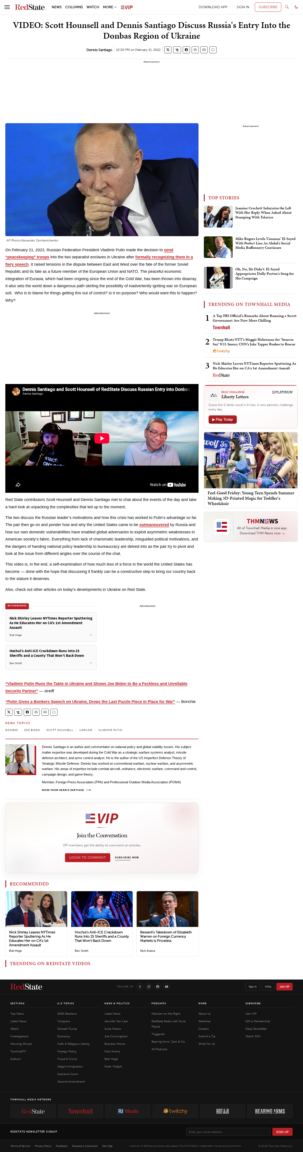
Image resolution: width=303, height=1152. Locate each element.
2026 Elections (67, 1013)
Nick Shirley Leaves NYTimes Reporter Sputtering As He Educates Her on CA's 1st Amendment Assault (32, 938)
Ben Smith (81, 950)
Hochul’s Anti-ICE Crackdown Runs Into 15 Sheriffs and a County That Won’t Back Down (102, 936)
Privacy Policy (43, 1146)
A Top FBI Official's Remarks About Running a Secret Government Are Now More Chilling (255, 318)
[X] (140, 986)
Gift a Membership (258, 1021)
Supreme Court (67, 1074)
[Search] (287, 7)
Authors (15, 1059)
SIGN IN (243, 7)
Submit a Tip (207, 1036)
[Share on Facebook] (186, 49)
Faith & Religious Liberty (73, 1043)
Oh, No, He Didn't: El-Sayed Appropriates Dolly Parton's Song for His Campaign (264, 274)
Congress (63, 1021)
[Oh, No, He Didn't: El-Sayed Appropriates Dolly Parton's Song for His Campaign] (218, 278)
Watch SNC (253, 1036)
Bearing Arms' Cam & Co (168, 1041)
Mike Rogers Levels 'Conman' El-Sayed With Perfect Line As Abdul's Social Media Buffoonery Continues (265, 243)
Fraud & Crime (67, 1059)
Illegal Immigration (70, 1066)
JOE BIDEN (32, 730)
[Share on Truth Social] (177, 49)
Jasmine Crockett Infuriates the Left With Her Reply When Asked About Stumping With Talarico (263, 213)
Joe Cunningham (116, 1036)
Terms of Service (20, 1146)
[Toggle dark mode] (296, 7)
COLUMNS (74, 7)
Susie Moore (112, 1028)
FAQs (268, 986)
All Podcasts (159, 1049)
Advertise (205, 1021)
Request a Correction (85, 1146)
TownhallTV (18, 1051)
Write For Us (207, 1043)
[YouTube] (166, 986)
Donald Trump (67, 1028)
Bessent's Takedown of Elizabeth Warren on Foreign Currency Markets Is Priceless (166, 936)
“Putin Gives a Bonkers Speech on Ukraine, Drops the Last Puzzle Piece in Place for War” (90, 701)
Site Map (107, 1146)
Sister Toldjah (113, 1066)
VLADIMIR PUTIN (110, 730)
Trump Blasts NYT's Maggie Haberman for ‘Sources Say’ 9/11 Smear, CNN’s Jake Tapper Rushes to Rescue (254, 342)
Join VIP (284, 986)
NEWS (57, 7)
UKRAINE (85, 730)
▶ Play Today (222, 419)
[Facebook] (157, 986)
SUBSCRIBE (268, 7)
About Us (205, 1013)
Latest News (18, 1021)
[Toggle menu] (7, 7)
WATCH (93, 7)
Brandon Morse (114, 1043)
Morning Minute (21, 1043)
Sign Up (282, 1132)
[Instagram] (148, 986)
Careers (204, 1028)
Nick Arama (147, 950)
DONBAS (11, 730)
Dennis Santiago (99, 50)
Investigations (19, 1036)
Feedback (62, 1146)
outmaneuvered (154, 525)
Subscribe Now (127, 857)
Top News (17, 1013)
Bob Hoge (15, 950)
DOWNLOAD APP (213, 7)
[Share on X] (167, 49)
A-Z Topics (65, 1003)
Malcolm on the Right (166, 1013)
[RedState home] (26, 987)
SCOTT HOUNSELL (59, 730)
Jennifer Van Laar (116, 1021)
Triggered (158, 1034)
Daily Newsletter (256, 1028)
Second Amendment (71, 1081)
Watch (14, 1028)
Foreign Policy (66, 1051)
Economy (63, 1036)
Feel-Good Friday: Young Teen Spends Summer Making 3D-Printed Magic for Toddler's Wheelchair (251, 498)
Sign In (253, 986)
